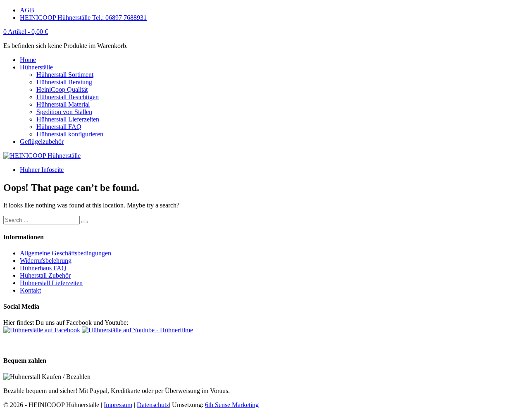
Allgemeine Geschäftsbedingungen (65, 253)
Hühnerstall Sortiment (64, 74)
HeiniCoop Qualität (62, 89)
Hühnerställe (36, 67)
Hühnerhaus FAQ (43, 267)
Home (28, 59)
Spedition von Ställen (64, 111)
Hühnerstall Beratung (64, 82)
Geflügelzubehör (42, 141)
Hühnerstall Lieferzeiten (67, 119)
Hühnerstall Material (63, 104)
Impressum (118, 404)
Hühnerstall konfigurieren (69, 134)
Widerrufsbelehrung (45, 260)
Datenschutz (153, 404)
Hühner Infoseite (42, 169)
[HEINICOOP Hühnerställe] (42, 155)
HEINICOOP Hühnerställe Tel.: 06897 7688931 (83, 17)
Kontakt (30, 290)
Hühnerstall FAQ (58, 126)
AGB (27, 10)
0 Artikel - (25, 31)
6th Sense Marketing (232, 404)
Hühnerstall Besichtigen (67, 96)
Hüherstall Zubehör (45, 275)
